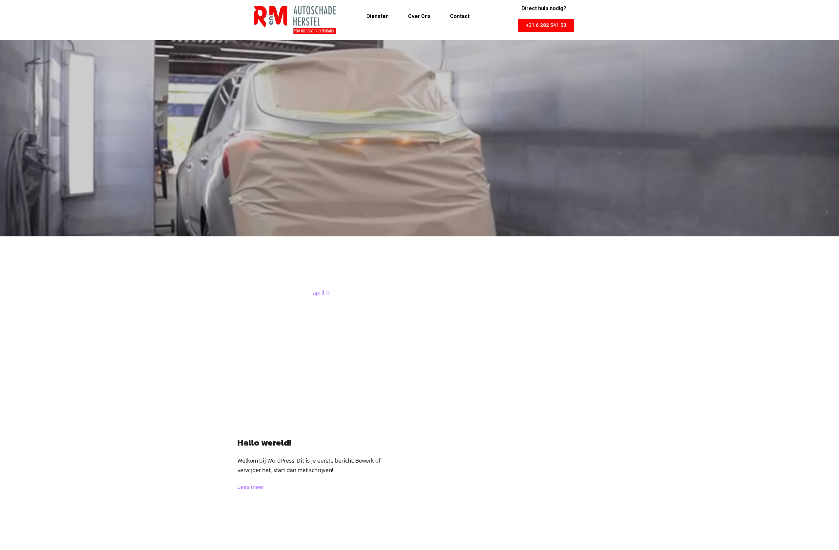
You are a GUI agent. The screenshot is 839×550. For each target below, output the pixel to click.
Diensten (377, 16)
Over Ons (419, 16)
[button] (546, 25)
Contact (460, 16)
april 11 (321, 292)
